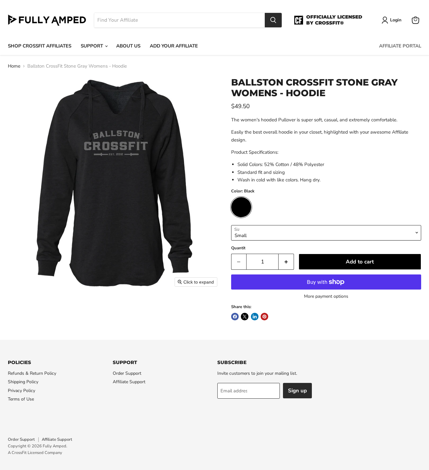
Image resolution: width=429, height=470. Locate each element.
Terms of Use (21, 399)
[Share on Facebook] (235, 316)
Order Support (127, 373)
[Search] (273, 20)
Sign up (297, 390)
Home (14, 66)
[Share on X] (244, 316)
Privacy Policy (21, 391)
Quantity (239, 248)
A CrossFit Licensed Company (35, 453)
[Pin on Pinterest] (264, 316)
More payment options (326, 296)
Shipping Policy (23, 382)
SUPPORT (92, 46)
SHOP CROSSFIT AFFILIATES (39, 46)
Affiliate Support (129, 382)
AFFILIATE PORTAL (400, 46)
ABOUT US (128, 46)
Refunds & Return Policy (32, 373)
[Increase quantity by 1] (286, 262)
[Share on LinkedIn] (254, 316)
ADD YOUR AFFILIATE (174, 46)
